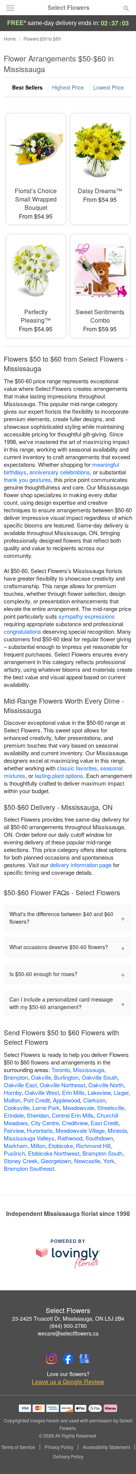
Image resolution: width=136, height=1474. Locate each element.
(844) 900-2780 (68, 1325)
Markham (16, 1146)
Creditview (75, 1123)
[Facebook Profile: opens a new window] (68, 1358)
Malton (12, 1100)
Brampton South (102, 1153)
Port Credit (36, 1100)
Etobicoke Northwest (53, 1153)
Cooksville (16, 1108)
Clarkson (94, 1100)
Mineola (117, 1130)
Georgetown (56, 1161)
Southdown (99, 1138)
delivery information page (80, 865)
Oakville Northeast (62, 1085)
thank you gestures (27, 479)
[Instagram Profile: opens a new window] (51, 1358)
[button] (119, 1456)
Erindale (14, 1115)
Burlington (66, 1077)
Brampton (16, 1077)
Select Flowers (69, 8)
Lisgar (121, 1092)
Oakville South (99, 1077)
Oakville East (20, 1085)
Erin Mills (73, 1092)
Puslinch (14, 1153)
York (108, 1161)
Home (10, 38)
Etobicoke (60, 1146)
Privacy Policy (59, 1447)
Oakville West (42, 1092)
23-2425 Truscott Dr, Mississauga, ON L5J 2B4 (68, 1318)
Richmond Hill (93, 1146)
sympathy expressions (87, 616)
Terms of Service (18, 1447)
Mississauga (88, 1070)
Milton (38, 1146)
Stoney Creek (21, 1161)
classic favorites (77, 768)
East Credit (104, 1123)
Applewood (66, 1100)
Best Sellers (27, 87)
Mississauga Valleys (29, 1138)
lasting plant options (59, 776)
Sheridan (38, 1115)
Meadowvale (78, 1108)
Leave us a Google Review (68, 1382)
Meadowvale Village (80, 1130)
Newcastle (87, 1161)
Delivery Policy (68, 1456)
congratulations (22, 631)
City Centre (45, 1123)
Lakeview (99, 1092)
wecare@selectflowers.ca (68, 1333)
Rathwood (69, 1138)
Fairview (14, 1130)
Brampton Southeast (29, 1168)
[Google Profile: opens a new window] (84, 1358)
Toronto (60, 1070)
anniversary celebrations (59, 472)
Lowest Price (108, 87)
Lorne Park (46, 1108)
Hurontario (40, 1130)
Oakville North (106, 1085)
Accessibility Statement (106, 1447)
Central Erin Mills (73, 1115)
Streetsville (110, 1108)
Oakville (41, 1077)
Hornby (13, 1092)
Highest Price (68, 87)
